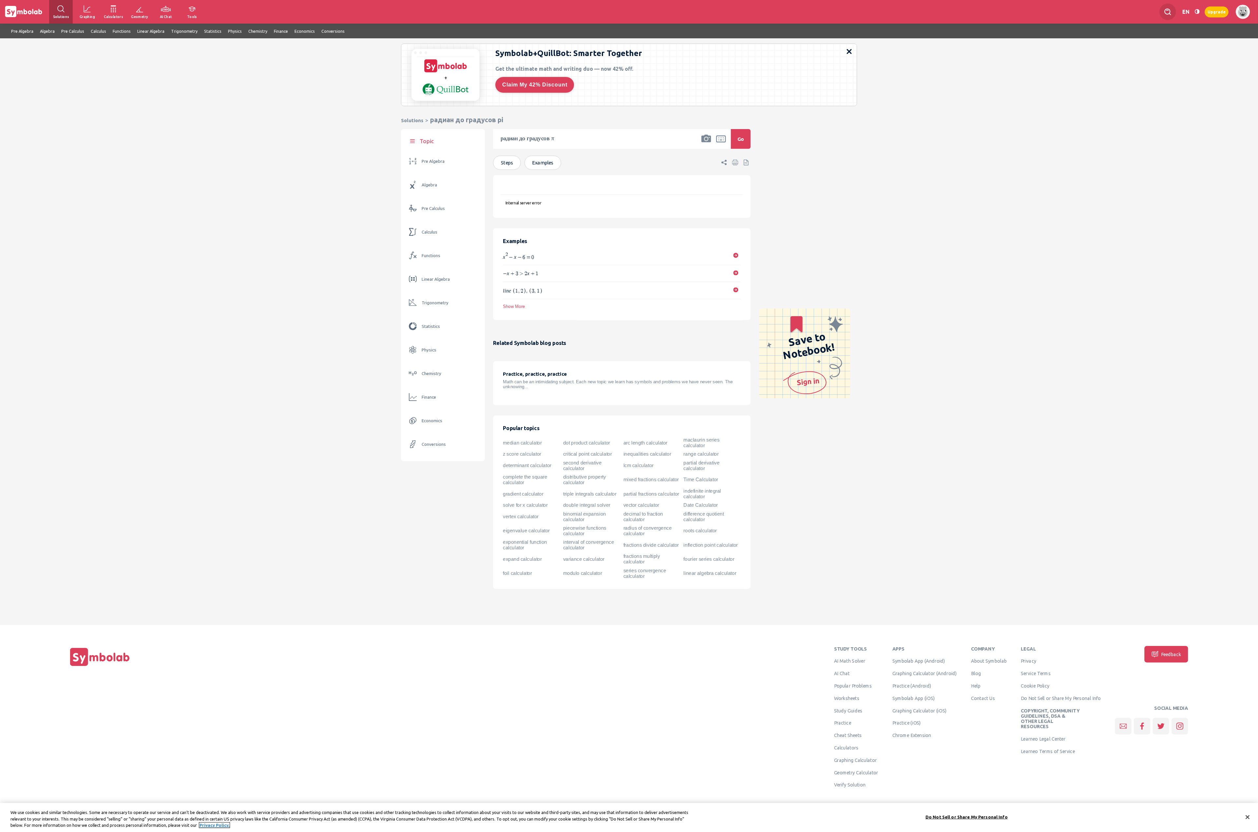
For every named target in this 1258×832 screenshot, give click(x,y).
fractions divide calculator (651, 545)
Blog (976, 673)
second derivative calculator (582, 465)
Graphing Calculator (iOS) (919, 710)
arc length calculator (645, 442)
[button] (706, 143)
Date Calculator (700, 505)
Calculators (846, 747)
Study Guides (848, 710)
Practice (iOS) (906, 723)
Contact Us (983, 698)
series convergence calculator (644, 573)
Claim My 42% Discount (534, 84)
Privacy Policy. (214, 825)
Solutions (412, 120)
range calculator (700, 454)
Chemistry (431, 373)
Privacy (1028, 661)
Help (976, 686)
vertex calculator (521, 516)
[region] (629, 817)
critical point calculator (587, 454)
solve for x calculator (525, 505)
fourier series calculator (708, 559)
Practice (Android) (911, 686)
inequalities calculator (647, 454)
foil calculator (517, 573)
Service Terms (1036, 673)
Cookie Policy (1035, 686)
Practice (842, 723)
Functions (431, 255)
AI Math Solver (849, 661)
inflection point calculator (710, 545)
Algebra (429, 184)
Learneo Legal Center (1043, 739)
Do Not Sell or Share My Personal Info (1061, 698)
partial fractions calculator (651, 494)
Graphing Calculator (855, 760)
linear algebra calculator (709, 573)
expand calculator (522, 559)
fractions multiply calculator (641, 559)
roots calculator (700, 531)
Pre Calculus (433, 208)
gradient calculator (523, 494)
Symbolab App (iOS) (913, 698)
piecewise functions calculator (584, 530)
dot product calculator (586, 442)
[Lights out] (1197, 11)
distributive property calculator (584, 479)
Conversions (434, 444)
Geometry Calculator (856, 772)
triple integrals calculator (590, 494)
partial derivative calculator (701, 465)
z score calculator (522, 454)
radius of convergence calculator (647, 530)
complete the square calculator (525, 479)
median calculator (522, 442)
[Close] (1247, 817)
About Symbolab (989, 661)
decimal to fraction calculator (643, 516)
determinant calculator (527, 465)
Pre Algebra (433, 161)
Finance (429, 397)
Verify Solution (850, 784)
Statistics (431, 326)
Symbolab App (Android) (918, 661)
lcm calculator (638, 465)
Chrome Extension (911, 735)
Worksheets (846, 698)
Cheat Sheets (848, 735)
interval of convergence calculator (588, 544)
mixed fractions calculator (651, 479)
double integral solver (586, 505)
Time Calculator (700, 479)
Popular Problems (853, 686)
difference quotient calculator (703, 516)
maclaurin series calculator (701, 442)
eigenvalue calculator (526, 531)
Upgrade (1217, 11)
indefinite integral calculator (702, 493)
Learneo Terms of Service (1048, 751)
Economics (432, 420)
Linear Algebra (436, 279)
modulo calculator (582, 573)
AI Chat (842, 673)
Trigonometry (435, 302)
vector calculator (641, 505)
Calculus (429, 232)
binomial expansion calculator (584, 516)
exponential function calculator (525, 544)
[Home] (100, 666)
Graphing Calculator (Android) (924, 673)
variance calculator (583, 559)
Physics (429, 350)
